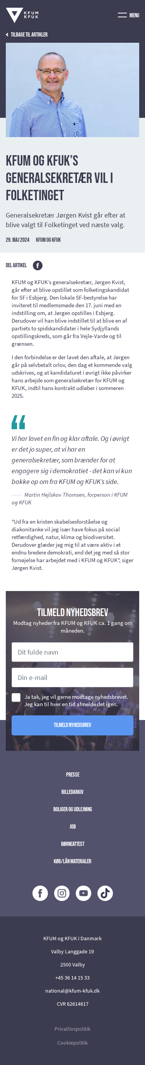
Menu (134, 15)
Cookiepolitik (72, 1042)
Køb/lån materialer (72, 861)
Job (73, 827)
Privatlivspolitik (72, 1028)
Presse (72, 775)
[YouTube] (83, 893)
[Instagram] (62, 893)
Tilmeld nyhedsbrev (72, 725)
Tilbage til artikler (29, 35)
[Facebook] (40, 893)
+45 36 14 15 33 (72, 977)
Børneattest (72, 844)
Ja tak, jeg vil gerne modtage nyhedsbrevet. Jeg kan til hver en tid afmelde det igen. (76, 700)
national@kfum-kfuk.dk (72, 990)
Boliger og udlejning (72, 809)
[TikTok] (105, 893)
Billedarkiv (72, 792)
